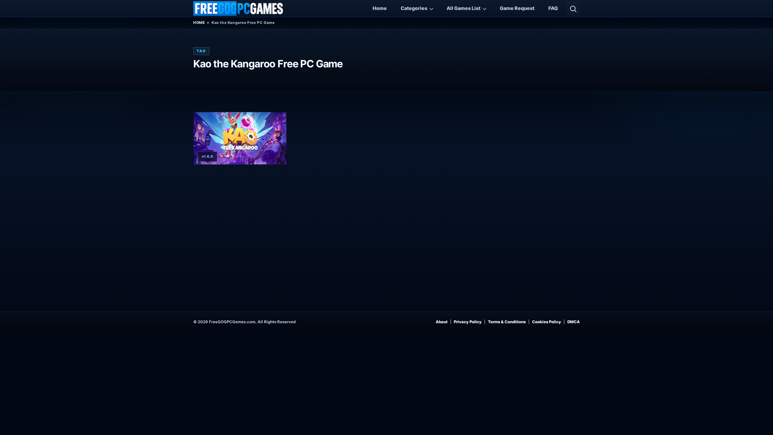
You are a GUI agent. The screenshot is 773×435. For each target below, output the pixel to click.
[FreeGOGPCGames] (238, 8)
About (441, 321)
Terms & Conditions (507, 321)
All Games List (463, 8)
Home (380, 8)
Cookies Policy (546, 321)
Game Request (517, 8)
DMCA (573, 321)
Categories (414, 8)
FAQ (553, 8)
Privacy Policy (468, 321)
